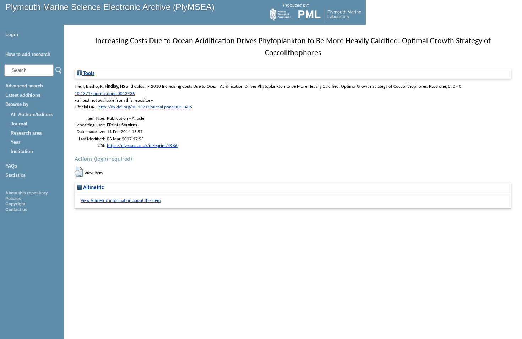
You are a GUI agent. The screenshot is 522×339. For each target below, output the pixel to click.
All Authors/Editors (32, 114)
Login (11, 34)
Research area (26, 133)
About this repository (26, 193)
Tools (88, 74)
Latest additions (22, 95)
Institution (22, 151)
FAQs (11, 166)
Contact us (16, 209)
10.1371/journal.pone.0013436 (105, 93)
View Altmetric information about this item (121, 200)
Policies (13, 198)
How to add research (27, 54)
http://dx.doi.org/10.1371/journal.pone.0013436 (145, 107)
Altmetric (93, 188)
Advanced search (24, 86)
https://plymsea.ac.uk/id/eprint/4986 (142, 145)
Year (15, 142)
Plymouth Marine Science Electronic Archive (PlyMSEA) (109, 7)
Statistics (15, 175)
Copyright (15, 204)
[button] (79, 172)
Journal (19, 123)
